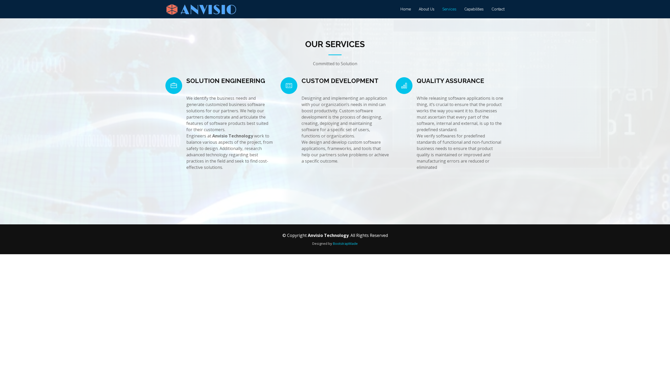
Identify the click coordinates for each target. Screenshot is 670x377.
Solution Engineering (225, 81)
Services (449, 9)
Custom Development (340, 81)
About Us (426, 9)
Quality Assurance (450, 81)
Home (405, 9)
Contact (498, 9)
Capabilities (474, 9)
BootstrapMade (345, 243)
